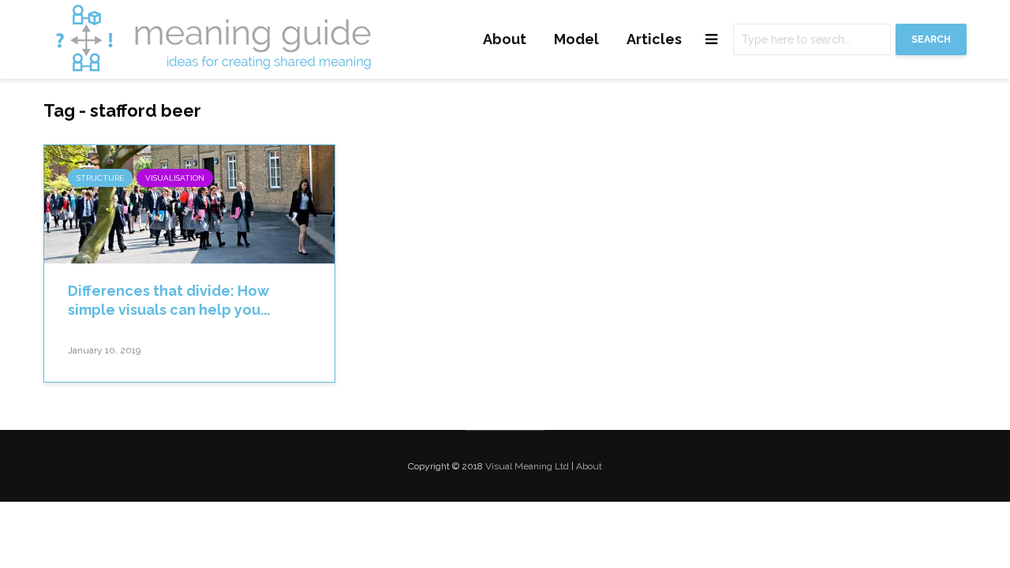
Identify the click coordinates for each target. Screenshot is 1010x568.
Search (931, 39)
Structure (100, 178)
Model (576, 39)
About (504, 39)
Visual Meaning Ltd (527, 466)
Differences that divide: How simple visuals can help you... (169, 300)
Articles (654, 39)
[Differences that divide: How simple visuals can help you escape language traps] (189, 203)
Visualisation (174, 178)
